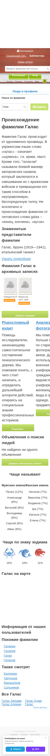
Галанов (9, 651)
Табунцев (10, 678)
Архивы (10, 81)
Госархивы (28, 81)
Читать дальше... (40, 707)
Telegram (17, 749)
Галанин (9, 646)
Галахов (9, 660)
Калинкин (10, 673)
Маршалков (12, 682)
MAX (37, 749)
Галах (8, 655)
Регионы (18, 81)
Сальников (11, 687)
